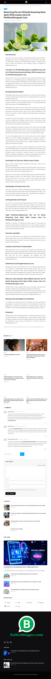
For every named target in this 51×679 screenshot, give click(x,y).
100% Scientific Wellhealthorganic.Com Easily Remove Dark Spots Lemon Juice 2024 (36, 400)
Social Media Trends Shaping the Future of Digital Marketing (21, 567)
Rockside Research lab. (13, 439)
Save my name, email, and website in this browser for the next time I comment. (21, 489)
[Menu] (5, 2)
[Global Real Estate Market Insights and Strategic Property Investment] (7, 665)
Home (5, 5)
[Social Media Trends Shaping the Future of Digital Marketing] (25, 553)
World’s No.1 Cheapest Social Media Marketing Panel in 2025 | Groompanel (28, 513)
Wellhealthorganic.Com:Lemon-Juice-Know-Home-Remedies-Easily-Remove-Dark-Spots (14, 400)
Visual (39, 465)
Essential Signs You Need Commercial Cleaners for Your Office (25, 521)
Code (44, 465)
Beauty (5, 352)
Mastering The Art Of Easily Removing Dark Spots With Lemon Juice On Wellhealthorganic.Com (23, 326)
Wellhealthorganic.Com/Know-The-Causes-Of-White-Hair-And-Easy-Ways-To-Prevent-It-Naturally (14, 378)
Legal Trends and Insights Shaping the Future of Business (24, 573)
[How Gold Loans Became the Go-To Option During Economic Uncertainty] (7, 507)
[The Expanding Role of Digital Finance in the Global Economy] (7, 591)
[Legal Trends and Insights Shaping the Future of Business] (7, 576)
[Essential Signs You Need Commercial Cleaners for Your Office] (7, 523)
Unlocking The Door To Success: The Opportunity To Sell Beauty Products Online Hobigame (35, 356)
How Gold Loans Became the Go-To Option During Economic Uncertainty (28, 505)
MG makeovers (11, 426)
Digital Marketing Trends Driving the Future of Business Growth (26, 581)
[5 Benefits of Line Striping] (7, 531)
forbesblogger (35, 674)
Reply (45, 422)
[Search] (46, 2)
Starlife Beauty (11, 411)
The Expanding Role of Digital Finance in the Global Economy (25, 589)
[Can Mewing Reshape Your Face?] (14, 345)
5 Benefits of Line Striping (17, 528)
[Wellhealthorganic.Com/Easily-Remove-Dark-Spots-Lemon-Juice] (36, 367)
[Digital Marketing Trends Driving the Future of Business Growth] (7, 584)
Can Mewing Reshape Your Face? (12, 354)
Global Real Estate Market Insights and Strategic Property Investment (27, 663)
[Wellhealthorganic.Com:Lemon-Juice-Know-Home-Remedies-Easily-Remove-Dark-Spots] (14, 389)
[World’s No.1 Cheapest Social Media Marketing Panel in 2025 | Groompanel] (7, 515)
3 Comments (13, 20)
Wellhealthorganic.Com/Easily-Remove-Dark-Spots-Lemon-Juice (35, 377)
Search (22, 454)
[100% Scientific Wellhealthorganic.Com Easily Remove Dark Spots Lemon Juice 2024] (36, 389)
